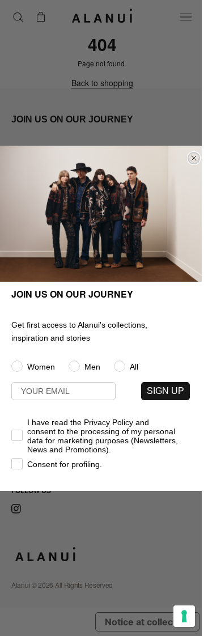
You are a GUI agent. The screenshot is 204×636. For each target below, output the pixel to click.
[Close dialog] (193, 158)
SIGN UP (165, 391)
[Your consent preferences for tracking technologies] (184, 616)
